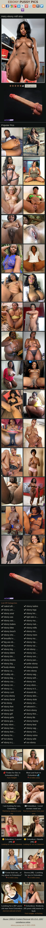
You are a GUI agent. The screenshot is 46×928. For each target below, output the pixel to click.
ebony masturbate (34, 620)
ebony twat (31, 724)
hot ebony (8, 739)
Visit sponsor (30, 86)
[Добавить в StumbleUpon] (34, 6)
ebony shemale (10, 635)
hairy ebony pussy (11, 724)
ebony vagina (32, 728)
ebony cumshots (11, 689)
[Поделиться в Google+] (14, 6)
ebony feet (8, 707)
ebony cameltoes (11, 671)
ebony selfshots (33, 678)
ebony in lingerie (34, 689)
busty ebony (9, 667)
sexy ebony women (35, 685)
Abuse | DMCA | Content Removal (16, 919)
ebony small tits (33, 703)
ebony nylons (32, 646)
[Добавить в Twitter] (41, 6)
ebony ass (8, 617)
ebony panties (32, 660)
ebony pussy (32, 667)
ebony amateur (10, 610)
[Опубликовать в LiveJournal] (22, 6)
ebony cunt (8, 692)
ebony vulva (31, 735)
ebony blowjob (10, 656)
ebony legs (31, 610)
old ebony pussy (33, 649)
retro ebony (31, 671)
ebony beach (9, 631)
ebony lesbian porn (35, 613)
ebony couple (9, 681)
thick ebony (31, 710)
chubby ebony (10, 674)
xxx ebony (31, 742)
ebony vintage (32, 732)
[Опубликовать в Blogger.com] (3, 6)
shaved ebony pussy (35, 692)
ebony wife (31, 739)
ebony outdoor (32, 653)
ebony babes (9, 624)
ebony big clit (9, 678)
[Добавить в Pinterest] (26, 6)
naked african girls (11, 606)
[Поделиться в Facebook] (7, 6)
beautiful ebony (10, 638)
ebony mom (31, 635)
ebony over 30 (32, 656)
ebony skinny (32, 696)
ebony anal (8, 613)
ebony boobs (9, 660)
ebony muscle (32, 638)
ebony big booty (10, 664)
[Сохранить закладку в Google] (11, 6)
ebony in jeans (10, 742)
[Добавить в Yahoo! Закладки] (22, 9)
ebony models (32, 631)
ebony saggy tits (33, 674)
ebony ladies (32, 606)
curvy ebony (9, 696)
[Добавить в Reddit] (30, 6)
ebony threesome (34, 714)
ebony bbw (8, 628)
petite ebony (32, 664)
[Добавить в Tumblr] (37, 6)
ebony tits (30, 717)
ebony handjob (10, 728)
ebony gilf (8, 714)
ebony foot (8, 710)
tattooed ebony (33, 707)
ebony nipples (32, 642)
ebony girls (8, 717)
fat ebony (7, 703)
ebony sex (31, 681)
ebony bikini (9, 653)
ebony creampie (10, 685)
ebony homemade (11, 735)
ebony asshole (10, 620)
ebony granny (9, 721)
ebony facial (9, 699)
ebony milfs (31, 628)
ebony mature (32, 624)
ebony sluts (31, 699)
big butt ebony (10, 646)
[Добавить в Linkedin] (18, 6)
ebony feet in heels (12, 732)
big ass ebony (9, 642)
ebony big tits (9, 649)
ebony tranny (32, 721)
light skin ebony (33, 617)
